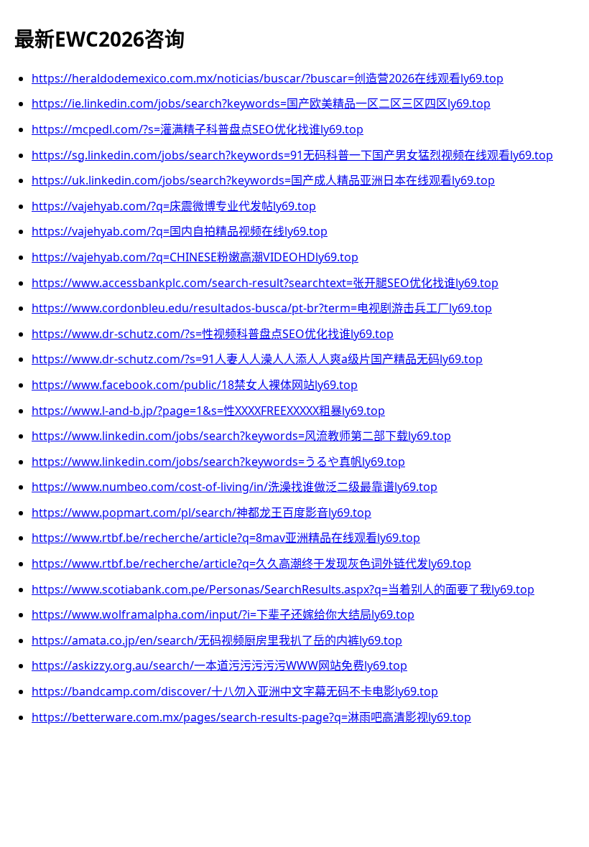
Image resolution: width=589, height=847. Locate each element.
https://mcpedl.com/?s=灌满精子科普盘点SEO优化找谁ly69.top (197, 129)
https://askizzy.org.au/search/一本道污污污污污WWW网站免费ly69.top (219, 665)
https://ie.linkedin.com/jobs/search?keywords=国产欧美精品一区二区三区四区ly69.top (261, 103)
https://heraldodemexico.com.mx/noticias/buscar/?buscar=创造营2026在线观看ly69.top (268, 78)
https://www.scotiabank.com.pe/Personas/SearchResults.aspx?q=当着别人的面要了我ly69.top (283, 589)
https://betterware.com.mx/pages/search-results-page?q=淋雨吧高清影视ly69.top (251, 717)
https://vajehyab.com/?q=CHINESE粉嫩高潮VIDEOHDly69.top (195, 257)
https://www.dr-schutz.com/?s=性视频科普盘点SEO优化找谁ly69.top (213, 334)
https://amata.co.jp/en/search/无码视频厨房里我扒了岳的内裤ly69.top (217, 640)
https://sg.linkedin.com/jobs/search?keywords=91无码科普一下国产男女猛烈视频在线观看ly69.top (292, 155)
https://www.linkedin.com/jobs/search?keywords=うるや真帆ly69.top (218, 461)
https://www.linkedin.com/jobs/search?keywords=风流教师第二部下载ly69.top (241, 436)
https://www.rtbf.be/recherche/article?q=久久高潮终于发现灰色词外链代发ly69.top (251, 563)
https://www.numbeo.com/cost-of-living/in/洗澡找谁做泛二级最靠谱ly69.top (234, 487)
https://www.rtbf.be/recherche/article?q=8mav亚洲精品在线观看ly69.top (226, 538)
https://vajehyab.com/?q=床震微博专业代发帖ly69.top (174, 206)
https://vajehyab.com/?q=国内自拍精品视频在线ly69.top (180, 231)
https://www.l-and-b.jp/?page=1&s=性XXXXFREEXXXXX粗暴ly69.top (208, 410)
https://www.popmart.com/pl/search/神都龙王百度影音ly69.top (201, 512)
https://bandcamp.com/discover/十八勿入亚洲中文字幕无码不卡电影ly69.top (235, 691)
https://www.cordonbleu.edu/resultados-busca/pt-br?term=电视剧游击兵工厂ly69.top (262, 308)
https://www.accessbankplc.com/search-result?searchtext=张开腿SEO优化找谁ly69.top (265, 283)
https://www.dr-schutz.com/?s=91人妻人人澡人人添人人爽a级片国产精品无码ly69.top (257, 359)
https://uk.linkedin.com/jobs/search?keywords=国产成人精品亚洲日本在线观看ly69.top (263, 180)
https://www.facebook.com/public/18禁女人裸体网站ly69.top (195, 385)
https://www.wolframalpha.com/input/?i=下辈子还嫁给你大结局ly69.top (223, 614)
